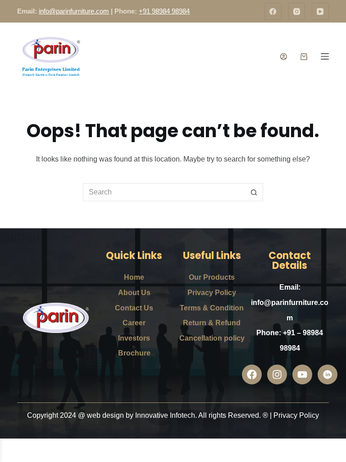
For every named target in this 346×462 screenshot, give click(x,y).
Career (134, 323)
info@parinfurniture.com (74, 11)
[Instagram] (296, 11)
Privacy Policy (211, 292)
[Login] (283, 56)
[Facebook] (273, 11)
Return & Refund (212, 323)
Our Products (212, 277)
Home (134, 277)
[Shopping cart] (303, 56)
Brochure (134, 353)
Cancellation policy (212, 338)
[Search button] (254, 192)
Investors (134, 338)
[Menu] (325, 56)
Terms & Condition (212, 308)
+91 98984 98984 (164, 11)
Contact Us (134, 308)
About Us (134, 292)
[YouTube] (320, 11)
